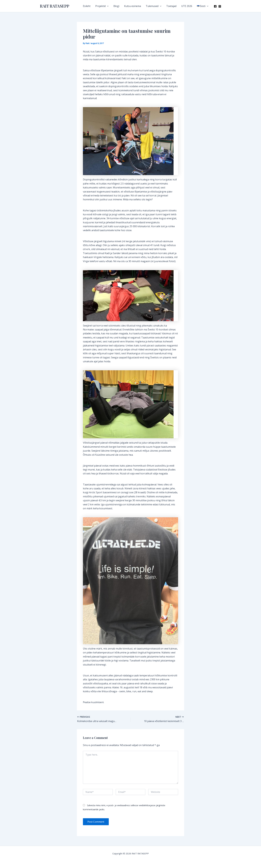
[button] (107, 6)
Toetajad (171, 6)
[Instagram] (219, 6)
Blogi (116, 6)
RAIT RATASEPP (54, 6)
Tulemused (152, 6)
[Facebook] (215, 6)
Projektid (100, 6)
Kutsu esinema (132, 6)
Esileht (86, 6)
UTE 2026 (186, 6)
